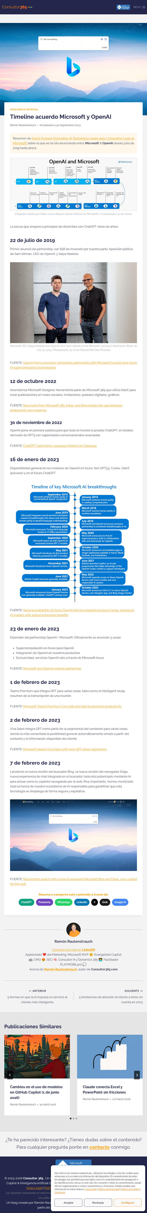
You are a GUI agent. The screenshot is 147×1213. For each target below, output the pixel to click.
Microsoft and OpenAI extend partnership (52, 668)
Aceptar (68, 1202)
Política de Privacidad (108, 1189)
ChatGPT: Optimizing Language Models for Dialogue (60, 445)
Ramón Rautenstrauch (23, 125)
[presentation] (37, 1056)
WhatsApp (63, 902)
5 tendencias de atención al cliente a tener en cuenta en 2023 (111, 997)
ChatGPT (26, 902)
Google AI (120, 902)
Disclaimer (59, 1192)
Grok (105, 902)
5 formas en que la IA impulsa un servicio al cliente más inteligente (37, 997)
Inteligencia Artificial (24, 109)
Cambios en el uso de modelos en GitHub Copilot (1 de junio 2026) (36, 1092)
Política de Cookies (130, 1189)
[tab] (71, 1118)
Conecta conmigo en (73, 949)
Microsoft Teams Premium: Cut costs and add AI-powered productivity (72, 706)
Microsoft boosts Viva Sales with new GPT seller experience (65, 749)
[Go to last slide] (10, 1075)
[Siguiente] (137, 1075)
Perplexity (45, 902)
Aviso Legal (90, 1189)
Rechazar (98, 1202)
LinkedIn (82, 902)
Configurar (127, 1202)
